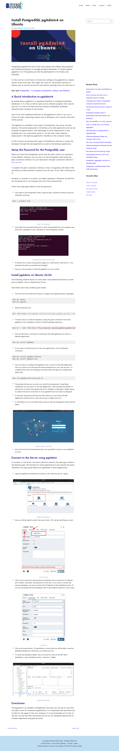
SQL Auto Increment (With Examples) (98, 142)
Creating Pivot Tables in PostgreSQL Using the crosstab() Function (98, 102)
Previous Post (11, 728)
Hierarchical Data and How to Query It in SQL (99, 108)
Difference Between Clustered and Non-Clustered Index (99, 147)
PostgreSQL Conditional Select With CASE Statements (98, 168)
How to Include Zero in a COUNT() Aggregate (97, 126)
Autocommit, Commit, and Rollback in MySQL (99, 90)
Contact (101, 5)
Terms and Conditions (59, 743)
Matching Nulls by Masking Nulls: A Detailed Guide (97, 132)
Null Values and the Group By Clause (98, 151)
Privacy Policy (45, 743)
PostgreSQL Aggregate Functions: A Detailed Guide (98, 162)
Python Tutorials (91, 182)
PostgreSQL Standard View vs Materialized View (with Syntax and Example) (98, 115)
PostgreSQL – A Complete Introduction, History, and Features (44, 91)
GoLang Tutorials (91, 189)
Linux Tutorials (91, 185)
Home (81, 5)
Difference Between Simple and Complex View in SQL (96, 138)
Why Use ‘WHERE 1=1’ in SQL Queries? (99, 121)
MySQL (109, 5)
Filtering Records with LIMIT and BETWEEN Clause (97, 156)
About (88, 5)
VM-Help (89, 195)
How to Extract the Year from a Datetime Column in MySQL (96, 96)
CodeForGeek (90, 192)
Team (94, 5)
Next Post (76, 728)
